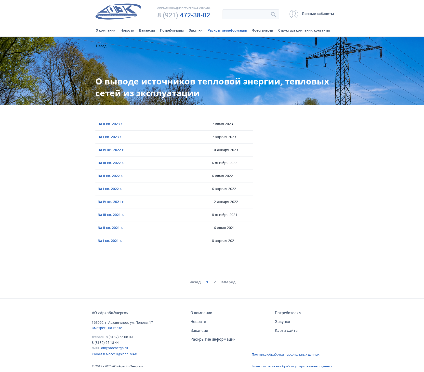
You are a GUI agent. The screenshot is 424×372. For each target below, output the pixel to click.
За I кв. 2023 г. (110, 136)
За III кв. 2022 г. (111, 162)
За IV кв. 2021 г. (111, 201)
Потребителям (172, 30)
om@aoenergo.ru (114, 348)
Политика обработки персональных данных (285, 354)
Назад (101, 45)
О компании (105, 30)
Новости (127, 30)
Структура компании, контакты (304, 30)
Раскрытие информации (227, 30)
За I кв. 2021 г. (110, 240)
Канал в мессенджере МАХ (114, 354)
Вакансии (147, 30)
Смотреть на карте (107, 327)
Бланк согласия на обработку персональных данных (292, 366)
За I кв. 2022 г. (110, 188)
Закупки (195, 30)
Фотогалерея (262, 30)
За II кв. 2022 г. (110, 175)
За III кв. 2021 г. (111, 214)
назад (195, 281)
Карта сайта (286, 330)
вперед (228, 281)
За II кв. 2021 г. (110, 227)
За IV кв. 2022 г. (111, 149)
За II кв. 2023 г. (110, 123)
